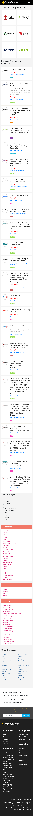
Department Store (9, 543)
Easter (5, 633)
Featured (6, 737)
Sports (5, 571)
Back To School (8, 605)
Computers (7, 541)
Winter (5, 596)
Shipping (6, 743)
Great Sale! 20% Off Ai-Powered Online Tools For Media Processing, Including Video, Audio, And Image (20, 277)
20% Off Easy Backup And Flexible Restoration (20, 259)
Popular (5, 739)
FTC (24, 702)
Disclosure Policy (25, 739)
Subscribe (26, 715)
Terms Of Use (24, 737)
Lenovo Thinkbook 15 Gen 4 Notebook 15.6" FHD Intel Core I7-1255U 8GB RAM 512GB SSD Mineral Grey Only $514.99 (20, 446)
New (4, 735)
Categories (23, 755)
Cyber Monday (8, 620)
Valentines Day (8, 629)
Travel (5, 577)
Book (4, 539)
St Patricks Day (8, 631)
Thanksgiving (7, 616)
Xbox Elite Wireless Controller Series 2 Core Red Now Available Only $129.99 (19, 364)
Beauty (5, 537)
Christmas (6, 622)
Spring (5, 589)
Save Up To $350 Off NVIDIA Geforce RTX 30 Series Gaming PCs (19, 345)
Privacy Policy (24, 735)
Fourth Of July (7, 639)
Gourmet (6, 552)
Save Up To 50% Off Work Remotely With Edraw (20, 210)
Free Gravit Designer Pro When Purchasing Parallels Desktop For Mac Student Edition (20, 111)
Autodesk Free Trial (17, 69)
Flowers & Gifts (8, 550)
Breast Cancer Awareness (12, 614)
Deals (21, 751)
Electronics (6, 545)
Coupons (22, 749)
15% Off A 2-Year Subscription (16, 244)
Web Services (7, 579)
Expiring (5, 741)
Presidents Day (8, 626)
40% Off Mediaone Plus (19, 195)
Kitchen (5, 560)
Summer (6, 591)
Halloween (6, 612)
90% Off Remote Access (19, 325)
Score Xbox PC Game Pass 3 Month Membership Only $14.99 (19, 428)
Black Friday (7, 618)
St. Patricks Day (8, 759)
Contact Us (23, 765)
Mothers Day (7, 635)
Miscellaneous (7, 562)
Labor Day (6, 607)
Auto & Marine (7, 533)
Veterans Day (7, 643)
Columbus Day (8, 610)
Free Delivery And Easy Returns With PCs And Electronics (18, 146)
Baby (4, 535)
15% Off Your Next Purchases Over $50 (18, 180)
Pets (4, 569)
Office (5, 567)
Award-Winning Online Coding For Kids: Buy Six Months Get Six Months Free (19, 162)
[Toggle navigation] (29, 2)
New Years (6, 624)
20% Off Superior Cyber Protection (19, 84)
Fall (4, 593)
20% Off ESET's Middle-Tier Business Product (20, 462)
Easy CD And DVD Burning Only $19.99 (20, 310)
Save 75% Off (15, 296)
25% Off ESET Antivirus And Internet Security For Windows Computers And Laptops (20, 225)
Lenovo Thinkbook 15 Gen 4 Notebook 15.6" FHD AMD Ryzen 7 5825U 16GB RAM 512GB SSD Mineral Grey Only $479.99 (20, 481)
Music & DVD (7, 565)
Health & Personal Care (11, 554)
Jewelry (5, 558)
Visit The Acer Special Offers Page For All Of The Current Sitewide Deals (20, 130)
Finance (5, 548)
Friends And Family (9, 641)
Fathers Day (7, 637)
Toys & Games (8, 575)
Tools (4, 573)
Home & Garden (8, 556)
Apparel (5, 531)
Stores (21, 753)
